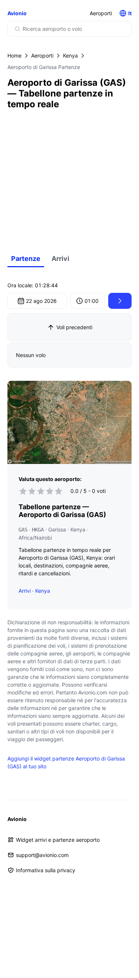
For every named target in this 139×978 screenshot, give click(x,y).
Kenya (70, 55)
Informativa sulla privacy (45, 870)
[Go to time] (120, 301)
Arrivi (60, 258)
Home (14, 55)
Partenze (25, 258)
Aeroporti (101, 13)
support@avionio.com (42, 855)
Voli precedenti (74, 327)
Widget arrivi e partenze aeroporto (58, 840)
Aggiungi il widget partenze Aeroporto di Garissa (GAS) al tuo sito (66, 762)
